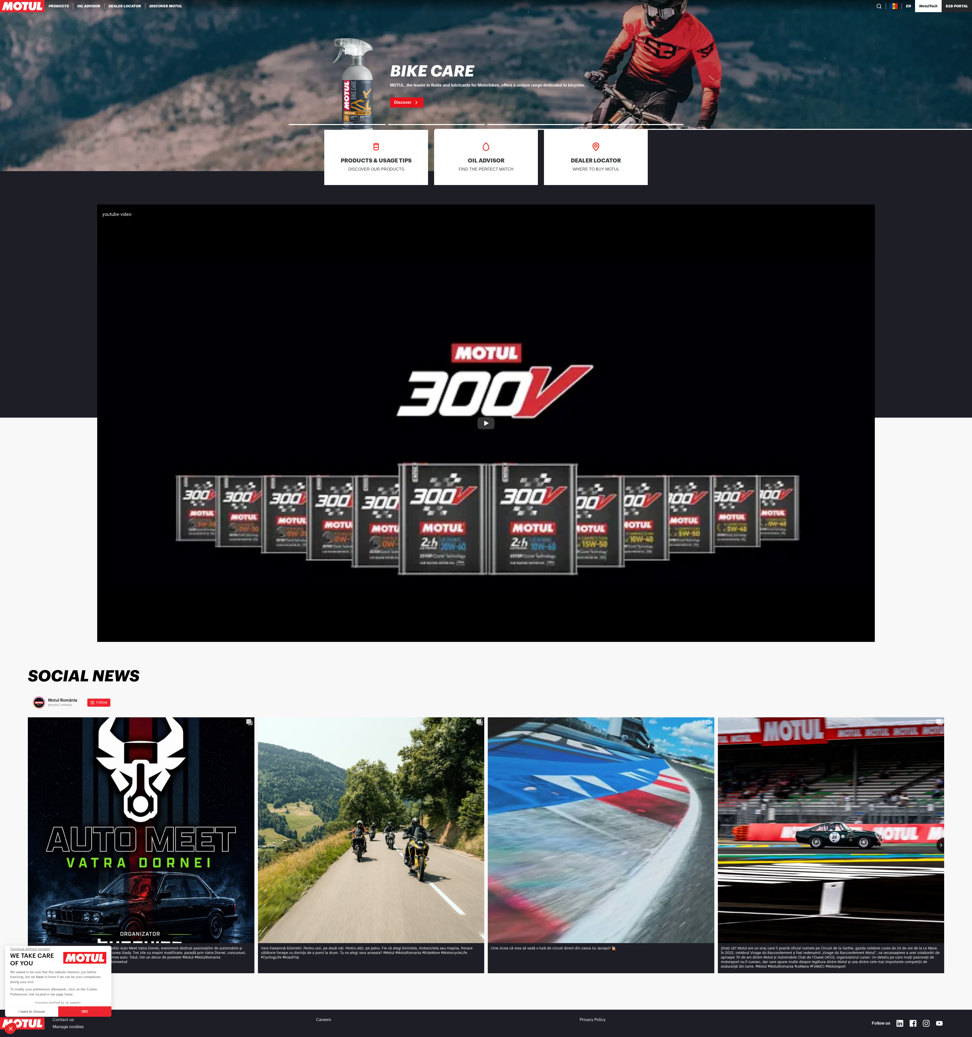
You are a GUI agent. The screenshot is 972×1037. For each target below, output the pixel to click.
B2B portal (957, 6)
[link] (486, 86)
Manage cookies (68, 1027)
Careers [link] (323, 1020)
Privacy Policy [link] (592, 1020)
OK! (85, 1011)
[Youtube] (939, 1023)
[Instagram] (926, 1023)
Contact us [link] (63, 1020)
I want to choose (31, 1011)
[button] (11, 1028)
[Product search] (879, 6)
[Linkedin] (899, 1023)
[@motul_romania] (39, 703)
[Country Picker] (894, 6)
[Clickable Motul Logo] (22, 6)
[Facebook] (913, 1023)
